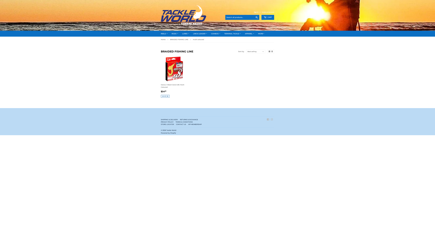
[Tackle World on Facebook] (268, 120)
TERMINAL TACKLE (232, 34)
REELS (163, 34)
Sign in (256, 12)
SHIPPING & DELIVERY (169, 119)
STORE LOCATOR (167, 124)
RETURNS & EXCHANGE (189, 119)
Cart (269, 17)
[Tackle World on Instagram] (272, 120)
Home (163, 39)
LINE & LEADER (199, 34)
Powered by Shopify (168, 133)
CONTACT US (181, 124)
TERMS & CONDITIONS (184, 122)
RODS (174, 34)
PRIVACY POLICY (167, 122)
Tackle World (171, 130)
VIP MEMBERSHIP (195, 124)
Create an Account (268, 12)
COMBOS (215, 34)
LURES (185, 34)
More (260, 34)
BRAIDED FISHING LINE (179, 39)
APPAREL (249, 34)
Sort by (241, 51)
